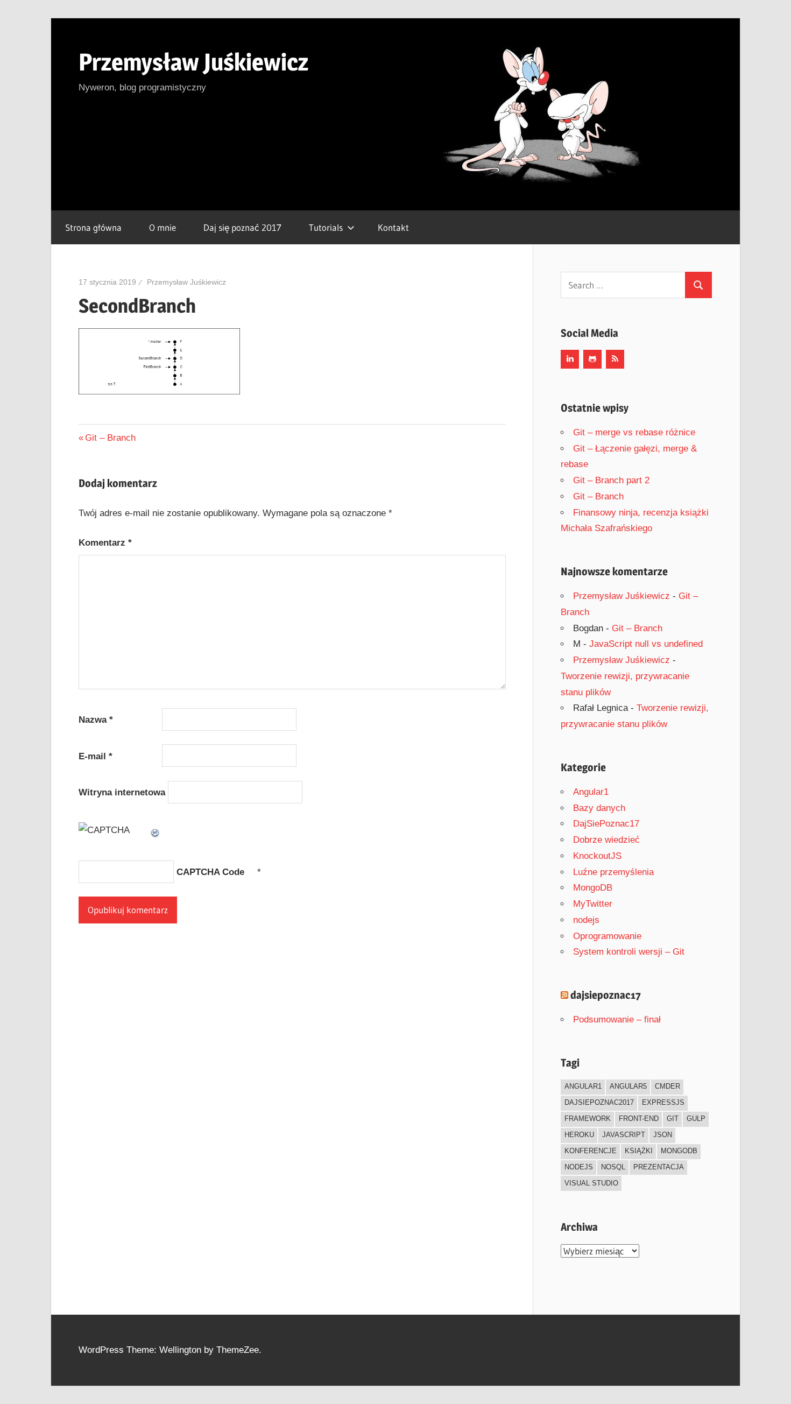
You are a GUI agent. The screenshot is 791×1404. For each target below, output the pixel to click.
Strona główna (93, 227)
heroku (579, 1135)
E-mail (95, 756)
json (662, 1135)
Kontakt (393, 227)
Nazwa (96, 720)
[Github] (592, 359)
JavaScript (623, 1135)
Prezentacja (658, 1167)
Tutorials (326, 227)
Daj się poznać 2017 (242, 227)
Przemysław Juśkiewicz (193, 61)
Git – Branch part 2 (611, 480)
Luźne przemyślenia (613, 872)
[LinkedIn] (570, 359)
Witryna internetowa (122, 792)
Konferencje (590, 1151)
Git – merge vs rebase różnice (634, 432)
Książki (639, 1151)
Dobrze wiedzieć (606, 840)
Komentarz (105, 543)
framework (587, 1118)
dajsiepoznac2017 (599, 1102)
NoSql (613, 1167)
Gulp (696, 1118)
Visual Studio (591, 1183)
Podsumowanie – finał (617, 1019)
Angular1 (591, 792)
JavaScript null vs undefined (646, 644)
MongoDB (592, 888)
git (673, 1118)
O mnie (162, 227)
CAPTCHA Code (210, 872)
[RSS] (615, 359)
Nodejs (578, 1167)
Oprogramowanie (607, 936)
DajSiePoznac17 (606, 824)
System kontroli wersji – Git (628, 952)
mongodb (679, 1151)
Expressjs (663, 1102)
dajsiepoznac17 (605, 995)
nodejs (586, 920)
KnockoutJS (597, 856)
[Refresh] (155, 830)
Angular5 (628, 1086)
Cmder (667, 1086)
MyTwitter (592, 904)
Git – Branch (110, 438)
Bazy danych (599, 808)
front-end (639, 1118)
